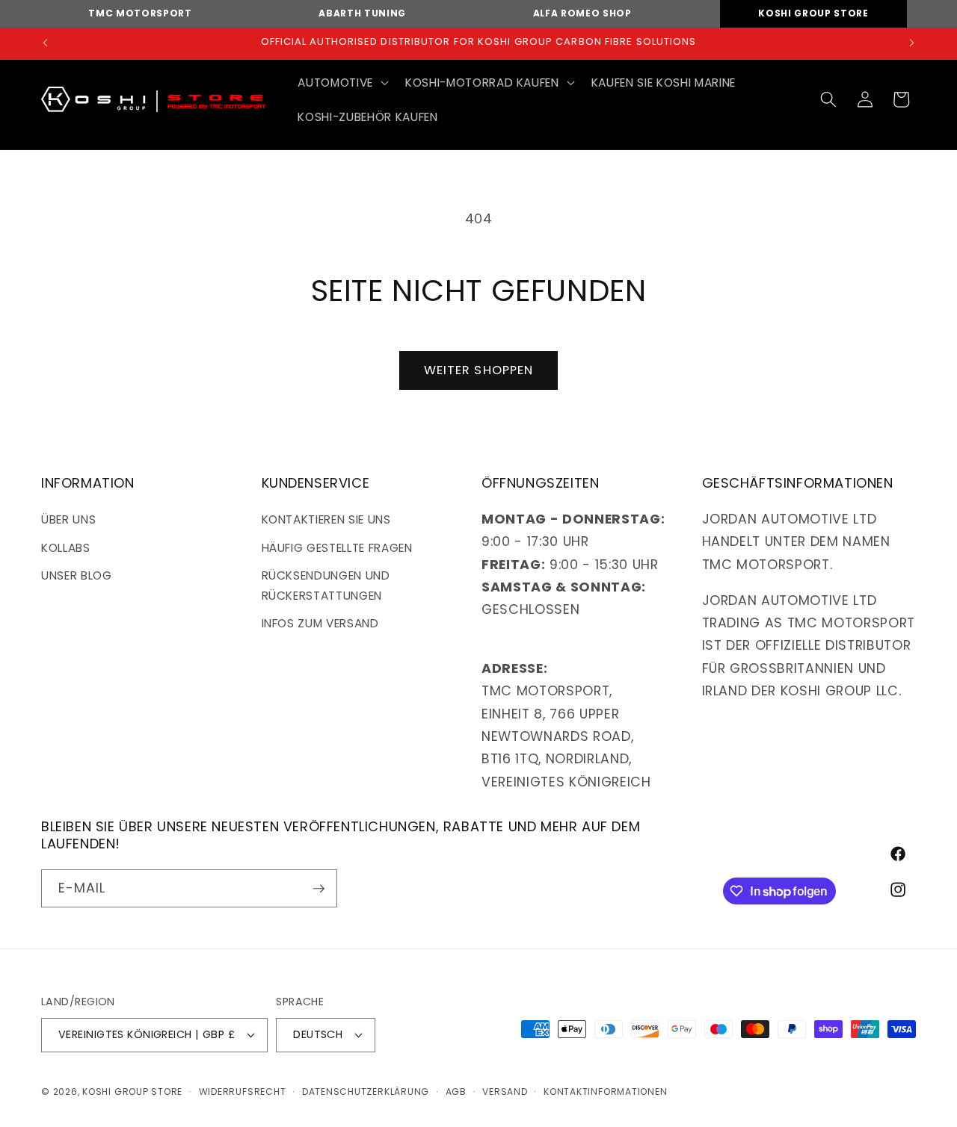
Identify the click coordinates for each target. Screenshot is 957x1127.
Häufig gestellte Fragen (337, 548)
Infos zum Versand (320, 623)
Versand (504, 1091)
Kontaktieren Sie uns (326, 519)
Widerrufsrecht (242, 1091)
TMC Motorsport (139, 13)
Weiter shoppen (478, 370)
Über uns (68, 519)
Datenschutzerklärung (365, 1091)
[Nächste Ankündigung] (912, 43)
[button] (341, 83)
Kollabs (65, 548)
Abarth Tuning (362, 13)
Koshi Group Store (813, 13)
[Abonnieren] (318, 888)
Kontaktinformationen (605, 1091)
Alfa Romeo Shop (582, 13)
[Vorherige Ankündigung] (45, 43)
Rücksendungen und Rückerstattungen (326, 585)
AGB (456, 1091)
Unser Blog (76, 575)
